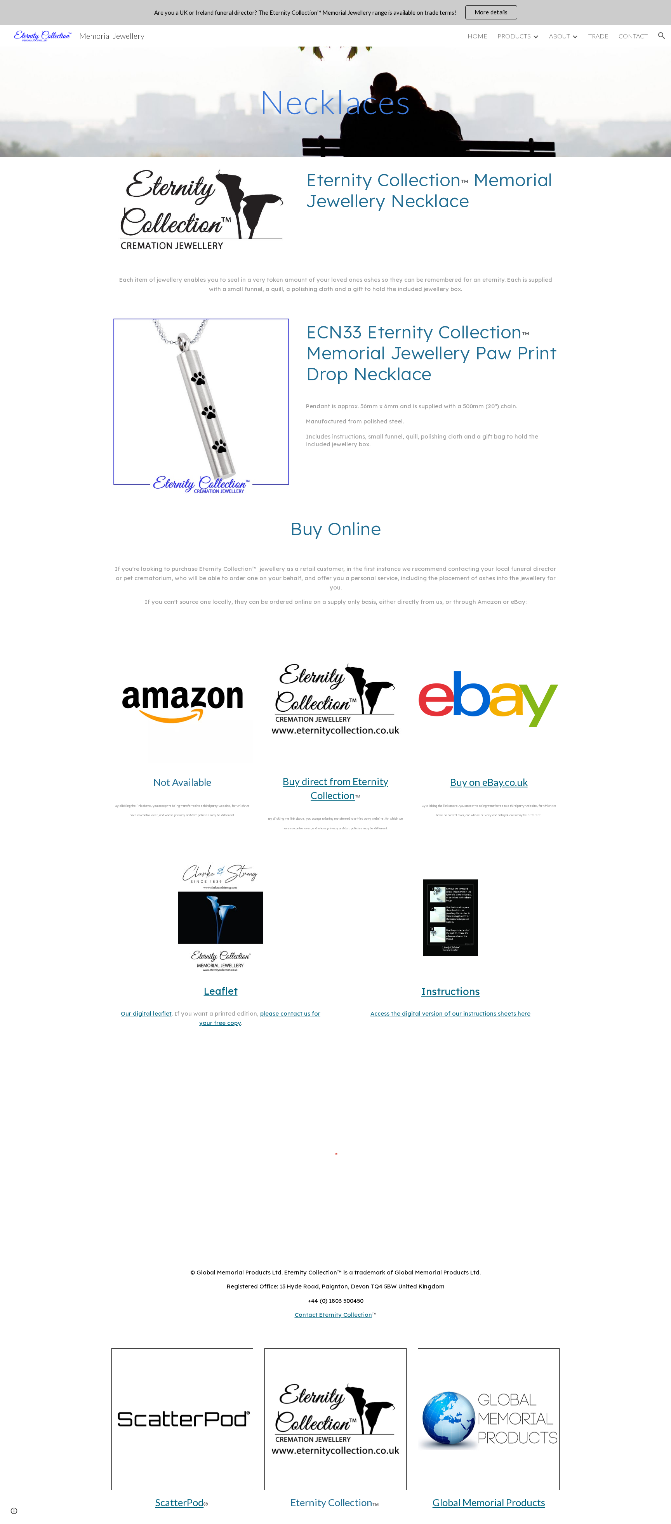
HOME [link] (477, 36)
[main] (335, 101)
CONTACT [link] (633, 36)
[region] (335, 12)
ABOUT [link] (559, 36)
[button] (661, 35)
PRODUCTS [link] (514, 36)
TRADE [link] (598, 36)
